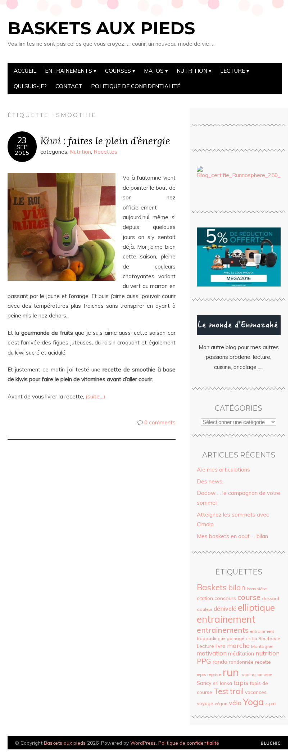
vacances (256, 692)
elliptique (256, 607)
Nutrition (192, 70)
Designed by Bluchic (271, 743)
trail (237, 691)
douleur (204, 609)
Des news (209, 481)
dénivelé (225, 608)
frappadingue (211, 638)
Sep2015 (22, 149)
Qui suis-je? (30, 86)
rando (220, 661)
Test (221, 691)
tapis (240, 682)
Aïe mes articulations (223, 469)
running (248, 674)
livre (220, 645)
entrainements (223, 630)
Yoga (253, 701)
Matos (154, 70)
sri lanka (222, 683)
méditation (241, 653)
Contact (68, 86)
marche (238, 645)
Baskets (212, 587)
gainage (235, 638)
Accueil (25, 70)
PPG (204, 661)
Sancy (204, 683)
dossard (270, 598)
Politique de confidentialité (135, 86)
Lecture (232, 70)
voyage (205, 703)
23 (22, 140)
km (248, 638)
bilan (237, 587)
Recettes (105, 151)
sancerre (264, 674)
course (248, 597)
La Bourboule (266, 638)
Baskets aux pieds (101, 28)
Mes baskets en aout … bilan (232, 536)
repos (201, 674)
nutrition (267, 653)
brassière (257, 588)
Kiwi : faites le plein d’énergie (105, 140)
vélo (235, 703)
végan (221, 703)
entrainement (226, 619)
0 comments (160, 422)
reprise (214, 674)
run (231, 672)
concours (225, 598)
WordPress (143, 743)
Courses (118, 70)
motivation (212, 653)
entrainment (262, 631)
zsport (270, 703)
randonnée (241, 662)
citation (205, 598)
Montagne (261, 646)
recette (263, 662)
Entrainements (68, 70)
